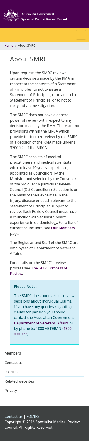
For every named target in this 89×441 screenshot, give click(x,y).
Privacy (11, 390)
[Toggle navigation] (81, 35)
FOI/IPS (11, 371)
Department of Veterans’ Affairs (41, 323)
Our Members (63, 227)
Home (9, 45)
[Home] (36, 14)
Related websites (19, 381)
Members (13, 353)
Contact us (14, 362)
